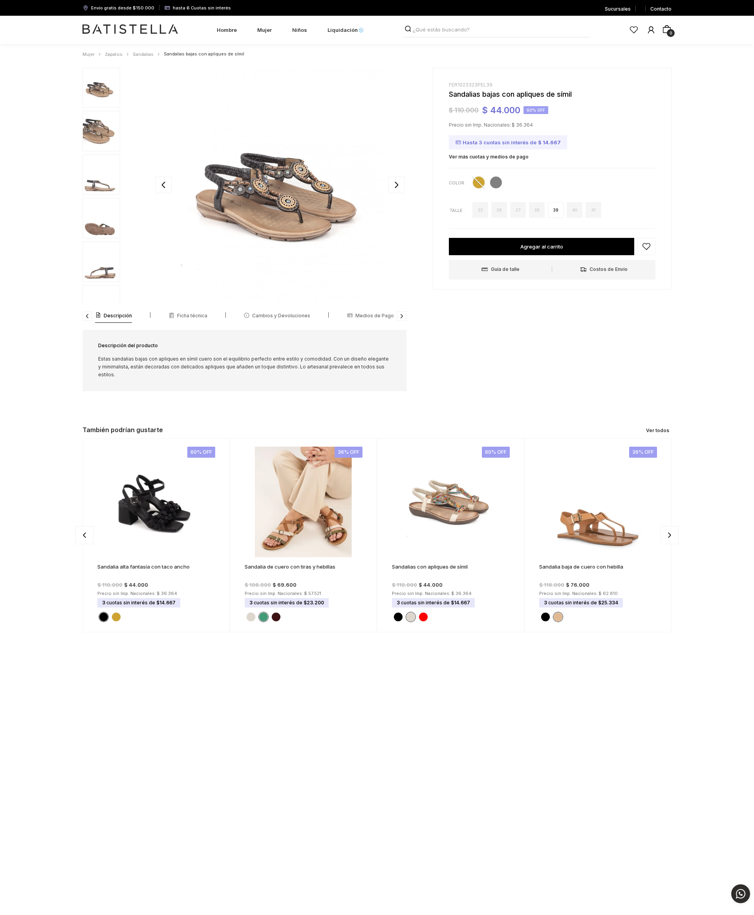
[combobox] (496, 29)
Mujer (88, 54)
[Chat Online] (740, 893)
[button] (480, 210)
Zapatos (114, 54)
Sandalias (143, 54)
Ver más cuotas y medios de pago (489, 157)
